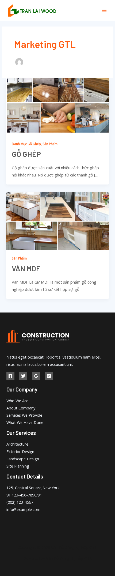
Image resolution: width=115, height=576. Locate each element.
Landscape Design (22, 458)
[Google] (36, 376)
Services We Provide (24, 415)
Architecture (17, 444)
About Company (20, 408)
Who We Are (17, 400)
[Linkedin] (49, 376)
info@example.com (23, 509)
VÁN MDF (26, 268)
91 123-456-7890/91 (24, 495)
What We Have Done (24, 422)
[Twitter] (23, 376)
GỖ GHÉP (26, 154)
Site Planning (17, 466)
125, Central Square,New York (33, 487)
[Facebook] (10, 376)
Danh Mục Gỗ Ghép (26, 144)
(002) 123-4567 (19, 502)
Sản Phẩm (50, 144)
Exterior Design (20, 451)
